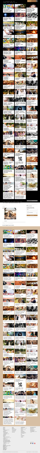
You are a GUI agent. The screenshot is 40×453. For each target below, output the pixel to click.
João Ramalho (4, 435)
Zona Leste (4, 431)
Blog (14, 2)
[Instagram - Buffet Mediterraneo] (30, 443)
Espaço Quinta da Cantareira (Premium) (7, 441)
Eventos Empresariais (8, 201)
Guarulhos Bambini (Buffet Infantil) (6, 440)
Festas (11, 201)
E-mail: (27, 209)
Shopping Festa (11, 2)
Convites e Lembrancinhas (23, 429)
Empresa (4, 427)
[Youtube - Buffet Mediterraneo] (34, 443)
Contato (16, 2)
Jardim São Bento (5, 448)
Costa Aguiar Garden (5, 430)
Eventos (14, 1)
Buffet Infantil (13, 428)
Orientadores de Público (23, 432)
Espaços (11, 1)
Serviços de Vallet (22, 433)
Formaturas (21, 201)
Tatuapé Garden (4, 434)
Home (4, 1)
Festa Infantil (17, 201)
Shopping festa (23, 427)
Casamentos (4, 201)
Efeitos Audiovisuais (23, 431)
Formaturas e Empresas (14, 429)
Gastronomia (4, 2)
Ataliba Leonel (4, 447)
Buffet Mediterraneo (7, 1)
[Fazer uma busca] (37, 1)
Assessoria (8, 2)
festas (13, 427)
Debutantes (14, 201)
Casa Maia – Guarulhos (5, 439)
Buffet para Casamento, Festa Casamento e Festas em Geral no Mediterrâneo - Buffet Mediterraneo (5, 7)
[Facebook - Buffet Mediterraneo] (32, 443)
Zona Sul (4, 429)
